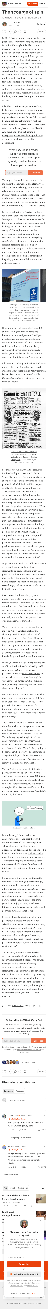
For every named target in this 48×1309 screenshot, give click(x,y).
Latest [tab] (12, 1188)
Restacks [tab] (20, 1091)
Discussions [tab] (23, 1188)
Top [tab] (5, 1188)
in (23, 673)
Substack (11, 1303)
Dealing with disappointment (11, 1214)
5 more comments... (10, 1174)
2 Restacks (33, 1062)
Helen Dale (13, 1115)
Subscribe (32, 4)
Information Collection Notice (29, 1049)
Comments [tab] (8, 1091)
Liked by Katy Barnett (18, 1119)
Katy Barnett (14, 23)
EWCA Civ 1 (17, 1005)
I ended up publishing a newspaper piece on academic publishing (22, 133)
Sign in (42, 4)
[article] (24, 1200)
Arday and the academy (15, 1195)
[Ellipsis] (44, 1115)
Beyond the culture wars (13, 1199)
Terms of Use (37, 1047)
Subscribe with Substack (26, 1274)
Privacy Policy (32, 1285)
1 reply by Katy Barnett (21, 1137)
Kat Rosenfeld (28, 827)
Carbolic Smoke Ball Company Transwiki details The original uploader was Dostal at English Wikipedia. (24, 455)
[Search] (43, 1188)
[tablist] (13, 1091)
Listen (42, 24)
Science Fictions (32, 673)
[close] (40, 1220)
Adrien (11, 1146)
